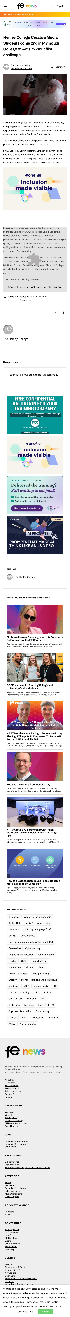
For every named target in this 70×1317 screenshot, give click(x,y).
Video (8, 1214)
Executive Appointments (16, 1141)
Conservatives (28, 935)
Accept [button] (45, 1311)
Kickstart (30, 967)
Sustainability (42, 1011)
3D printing (14, 916)
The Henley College (21, 65)
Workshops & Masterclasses (19, 1284)
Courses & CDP (12, 1270)
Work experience (27, 1023)
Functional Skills (46, 954)
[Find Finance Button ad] (35, 495)
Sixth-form (14, 1004)
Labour (42, 967)
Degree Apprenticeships (21, 954)
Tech (23, 1017)
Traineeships (37, 1017)
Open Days (10, 1275)
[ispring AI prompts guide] (35, 535)
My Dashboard (12, 1238)
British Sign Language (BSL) (37, 929)
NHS (55, 986)
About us (9, 1079)
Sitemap (9, 1097)
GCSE (24, 960)
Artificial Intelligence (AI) (21, 923)
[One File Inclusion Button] (35, 207)
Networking (10, 1272)
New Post (9, 1235)
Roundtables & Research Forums (21, 1278)
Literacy (13, 979)
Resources (25, 300)
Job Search (10, 1146)
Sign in (60, 6)
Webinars (9, 1281)
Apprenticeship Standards (37, 916)
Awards (8, 1264)
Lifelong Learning (40, 973)
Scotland (31, 998)
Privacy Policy (11, 1094)
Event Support (12, 1196)
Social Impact (11, 1126)
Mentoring (14, 986)
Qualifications (15, 998)
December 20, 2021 (21, 68)
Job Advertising (12, 1191)
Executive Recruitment (15, 1144)
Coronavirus (15, 948)
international (15, 967)
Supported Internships (20, 1011)
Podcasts (9, 1211)
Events (8, 1240)
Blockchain (14, 929)
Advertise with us (13, 1091)
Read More (55, 1306)
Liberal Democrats (18, 973)
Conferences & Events (15, 1267)
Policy (37, 992)
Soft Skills (29, 1004)
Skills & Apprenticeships (16, 1123)
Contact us (10, 1082)
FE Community (12, 1085)
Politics (47, 992)
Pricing (8, 1182)
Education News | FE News (34, 296)
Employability (11, 1117)
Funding (13, 960)
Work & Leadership (14, 1120)
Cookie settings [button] (24, 1311)
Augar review (43, 923)
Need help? (10, 1249)
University (53, 1017)
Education (9, 1112)
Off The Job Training (19, 992)
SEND (43, 998)
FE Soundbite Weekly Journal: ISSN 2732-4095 (27, 1167)
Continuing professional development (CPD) (31, 942)
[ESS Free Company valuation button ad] (35, 415)
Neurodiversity (40, 986)
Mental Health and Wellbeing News (39, 979)
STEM (51, 1004)
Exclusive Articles (13, 1161)
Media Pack (10, 1185)
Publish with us (12, 1088)
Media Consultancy (14, 1193)
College (12, 935)
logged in (29, 374)
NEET (26, 986)
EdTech (8, 1114)
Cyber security (32, 948)
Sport (41, 1004)
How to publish (12, 1229)
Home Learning (39, 960)
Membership (11, 1246)
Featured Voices (13, 1164)
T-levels (13, 1017)
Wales (12, 1023)
